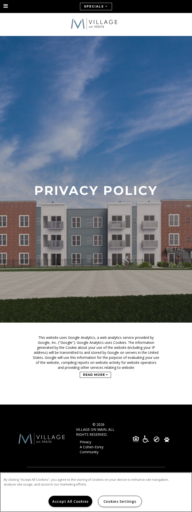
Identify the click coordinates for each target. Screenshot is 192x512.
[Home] (96, 24)
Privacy (85, 442)
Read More (94, 375)
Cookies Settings (120, 501)
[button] (6, 6)
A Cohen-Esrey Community (92, 449)
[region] (96, 492)
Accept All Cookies (70, 501)
